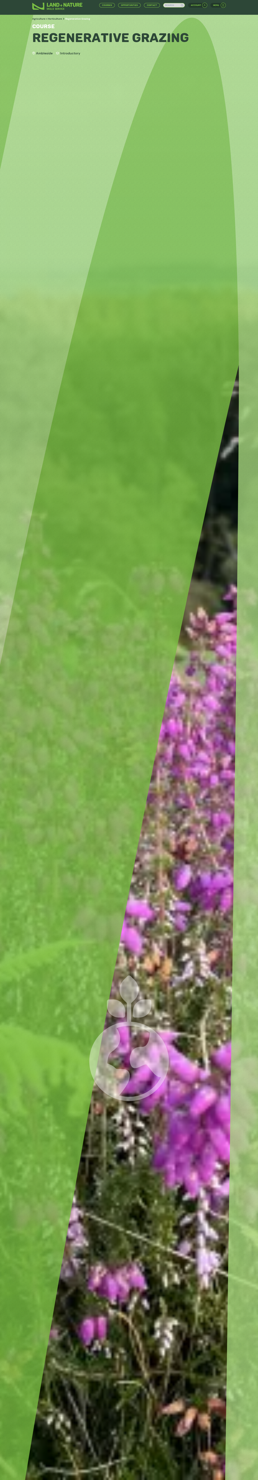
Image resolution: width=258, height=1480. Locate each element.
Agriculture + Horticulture (47, 18)
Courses (107, 5)
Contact (152, 5)
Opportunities (129, 5)
